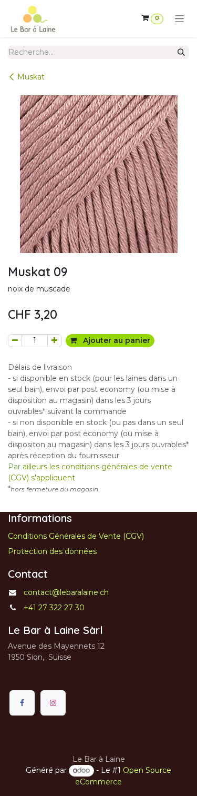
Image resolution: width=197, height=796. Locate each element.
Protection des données (52, 551)
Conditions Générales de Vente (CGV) (76, 536)
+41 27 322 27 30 (54, 607)
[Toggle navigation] (179, 19)
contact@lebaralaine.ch (66, 592)
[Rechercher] (181, 52)
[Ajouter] (54, 340)
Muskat (31, 77)
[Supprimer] (15, 340)
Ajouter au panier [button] (115, 340)
